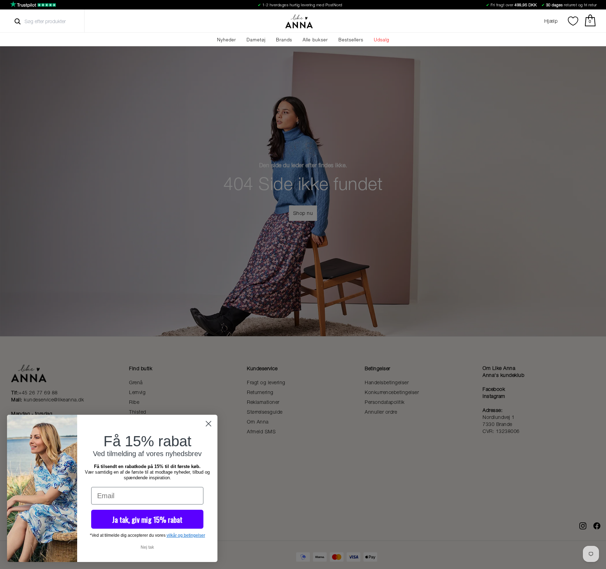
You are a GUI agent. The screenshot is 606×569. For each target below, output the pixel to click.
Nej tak (147, 547)
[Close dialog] (208, 424)
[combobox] (51, 21)
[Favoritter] (573, 21)
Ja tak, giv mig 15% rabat (147, 519)
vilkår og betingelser (186, 535)
